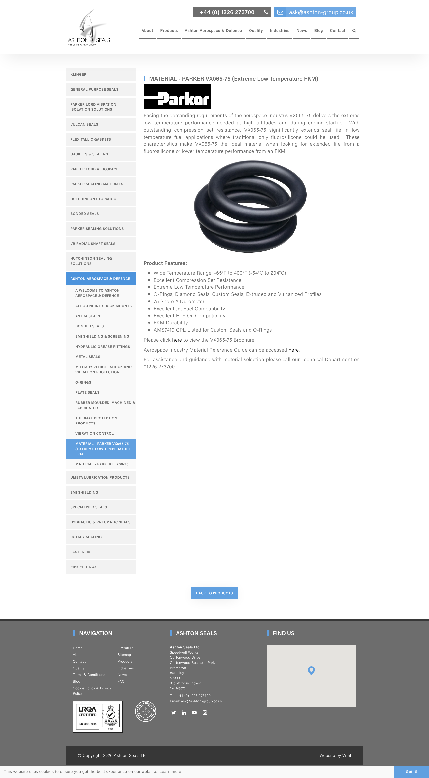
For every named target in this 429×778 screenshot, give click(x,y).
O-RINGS (83, 382)
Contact (337, 30)
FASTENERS (81, 551)
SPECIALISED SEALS (89, 507)
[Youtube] (194, 713)
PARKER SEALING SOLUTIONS (97, 228)
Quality (256, 30)
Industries (279, 30)
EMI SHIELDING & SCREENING (102, 336)
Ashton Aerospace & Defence (213, 30)
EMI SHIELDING (84, 492)
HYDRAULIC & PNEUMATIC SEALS (101, 522)
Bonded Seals (85, 213)
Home (78, 647)
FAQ (121, 681)
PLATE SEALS (87, 392)
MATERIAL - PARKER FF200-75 (101, 464)
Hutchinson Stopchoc (93, 198)
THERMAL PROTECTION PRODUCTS (96, 421)
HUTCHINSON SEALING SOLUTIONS (91, 261)
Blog (318, 30)
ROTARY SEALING (86, 536)
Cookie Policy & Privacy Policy (92, 691)
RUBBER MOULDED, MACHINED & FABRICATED (105, 405)
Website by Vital (335, 755)
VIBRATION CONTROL (94, 433)
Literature (126, 647)
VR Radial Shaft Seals (93, 243)
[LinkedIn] (184, 713)
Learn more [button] (170, 772)
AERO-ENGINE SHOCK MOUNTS (103, 305)
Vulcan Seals (84, 124)
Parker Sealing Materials (97, 183)
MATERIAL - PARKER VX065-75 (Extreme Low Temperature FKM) (103, 449)
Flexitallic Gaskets (91, 139)
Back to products (214, 593)
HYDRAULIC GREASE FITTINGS (102, 346)
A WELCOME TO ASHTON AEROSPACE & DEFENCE (97, 293)
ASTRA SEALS (87, 316)
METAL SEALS (87, 356)
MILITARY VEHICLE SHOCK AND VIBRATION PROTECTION (103, 369)
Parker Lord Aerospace (94, 169)
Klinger (79, 74)
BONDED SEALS (89, 326)
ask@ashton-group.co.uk (201, 701)
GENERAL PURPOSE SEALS (95, 89)
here (177, 339)
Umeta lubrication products (100, 477)
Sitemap (124, 654)
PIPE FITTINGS (84, 566)
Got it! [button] (412, 772)
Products (169, 30)
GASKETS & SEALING (89, 154)
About (147, 30)
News (301, 30)
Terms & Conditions (89, 674)
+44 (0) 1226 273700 (194, 695)
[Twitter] (174, 713)
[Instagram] (205, 713)
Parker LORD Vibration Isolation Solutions (93, 107)
